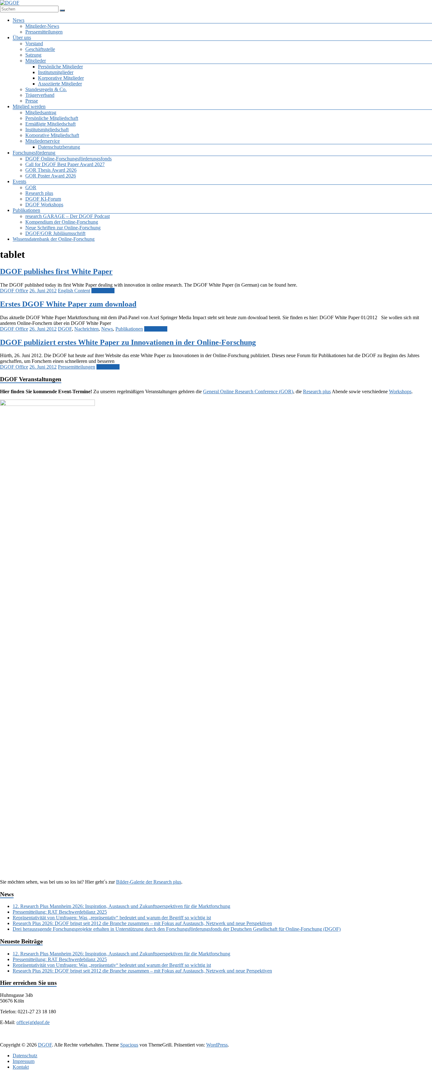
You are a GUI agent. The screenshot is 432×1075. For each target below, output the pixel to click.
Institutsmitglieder (55, 72)
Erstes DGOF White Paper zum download (68, 304)
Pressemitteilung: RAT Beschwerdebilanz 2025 (60, 912)
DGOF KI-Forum (43, 199)
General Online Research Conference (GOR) (248, 391)
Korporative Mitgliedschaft (52, 135)
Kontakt (21, 1067)
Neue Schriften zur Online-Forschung (63, 227)
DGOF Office (14, 290)
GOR (30, 187)
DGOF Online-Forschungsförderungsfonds (68, 158)
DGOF (65, 329)
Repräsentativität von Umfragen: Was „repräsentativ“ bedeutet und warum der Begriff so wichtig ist (112, 917)
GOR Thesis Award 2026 (51, 170)
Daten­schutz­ (25, 1055)
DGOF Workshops (44, 204)
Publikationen (26, 210)
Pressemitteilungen (44, 31)
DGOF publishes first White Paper (56, 271)
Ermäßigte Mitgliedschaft (50, 124)
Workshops (400, 391)
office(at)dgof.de (33, 1022)
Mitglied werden (29, 106)
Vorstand (34, 43)
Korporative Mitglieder (61, 78)
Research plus (39, 193)
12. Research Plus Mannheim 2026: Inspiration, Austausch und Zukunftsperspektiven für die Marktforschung (121, 906)
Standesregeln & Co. (46, 89)
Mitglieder (35, 60)
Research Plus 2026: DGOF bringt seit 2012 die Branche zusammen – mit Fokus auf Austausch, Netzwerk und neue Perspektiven (142, 923)
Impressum (23, 1061)
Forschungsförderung (34, 152)
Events (19, 181)
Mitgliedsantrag (40, 112)
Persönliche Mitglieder (60, 66)
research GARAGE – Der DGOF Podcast (67, 216)
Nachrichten (86, 329)
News (18, 20)
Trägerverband (39, 95)
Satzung (33, 55)
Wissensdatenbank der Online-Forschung (54, 239)
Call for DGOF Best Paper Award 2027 (65, 164)
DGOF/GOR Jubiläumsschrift (55, 233)
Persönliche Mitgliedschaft (51, 118)
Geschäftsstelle (40, 49)
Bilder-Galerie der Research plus (148, 882)
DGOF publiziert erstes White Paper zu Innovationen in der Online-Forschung (128, 342)
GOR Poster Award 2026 (50, 175)
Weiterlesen (102, 290)
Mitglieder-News (42, 26)
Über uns (22, 37)
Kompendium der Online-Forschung (61, 222)
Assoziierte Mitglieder (60, 83)
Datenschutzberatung (59, 147)
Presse (31, 100)
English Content (74, 290)
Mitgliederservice (42, 141)
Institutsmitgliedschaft (47, 129)
